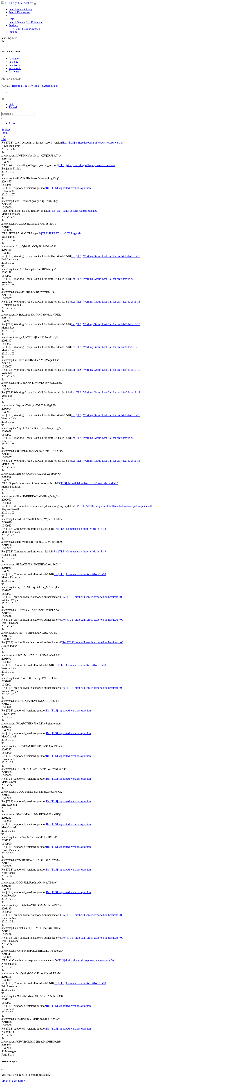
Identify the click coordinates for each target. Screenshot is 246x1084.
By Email (34, 85)
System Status (50, 85)
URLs (21, 1080)
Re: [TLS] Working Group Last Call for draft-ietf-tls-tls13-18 (105, 256)
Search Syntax (17, 22)
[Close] (2, 1069)
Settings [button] (13, 25)
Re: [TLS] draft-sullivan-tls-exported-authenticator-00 (92, 596)
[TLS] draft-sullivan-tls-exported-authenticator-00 (86, 960)
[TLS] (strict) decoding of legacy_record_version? (86, 165)
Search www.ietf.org (20, 9)
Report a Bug (19, 85)
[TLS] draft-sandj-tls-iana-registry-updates (73, 210)
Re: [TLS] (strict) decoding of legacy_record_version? (94, 142)
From (4, 132)
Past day (13, 61)
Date (11, 104)
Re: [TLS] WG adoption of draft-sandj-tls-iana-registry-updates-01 (114, 506)
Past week (14, 65)
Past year (14, 71)
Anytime (14, 58)
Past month (15, 68)
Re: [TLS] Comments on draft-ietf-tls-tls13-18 (80, 528)
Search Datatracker (19, 12)
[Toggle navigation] (35, 4)
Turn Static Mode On (28, 28)
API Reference (34, 22)
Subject (5, 129)
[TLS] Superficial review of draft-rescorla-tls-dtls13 (89, 483)
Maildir (13, 1080)
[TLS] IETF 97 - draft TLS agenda (61, 233)
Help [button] (11, 18)
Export (12, 123)
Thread (13, 107)
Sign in (13, 31)
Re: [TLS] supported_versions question (68, 188)
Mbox (4, 1080)
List (3, 139)
